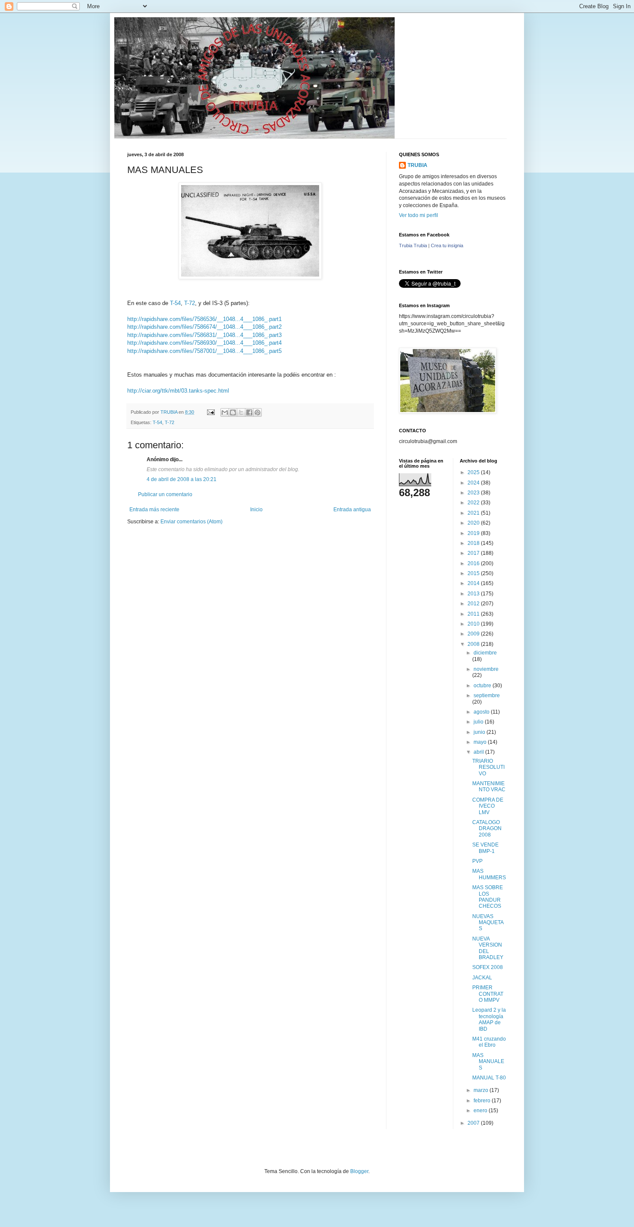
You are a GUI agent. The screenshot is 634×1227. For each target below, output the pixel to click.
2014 (474, 583)
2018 (474, 543)
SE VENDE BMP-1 (485, 848)
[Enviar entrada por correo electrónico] (210, 412)
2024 (474, 483)
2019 (474, 533)
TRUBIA (417, 165)
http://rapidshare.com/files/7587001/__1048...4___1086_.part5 (204, 351)
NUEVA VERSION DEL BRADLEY (487, 948)
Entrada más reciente (154, 510)
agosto (482, 712)
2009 (474, 634)
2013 (474, 594)
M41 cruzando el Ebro (489, 1042)
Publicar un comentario (165, 494)
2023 (474, 493)
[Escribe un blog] (233, 412)
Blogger (359, 1171)
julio (479, 722)
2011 (474, 614)
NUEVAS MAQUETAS (488, 922)
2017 (474, 553)
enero (481, 1110)
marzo (482, 1090)
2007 (474, 1123)
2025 (474, 472)
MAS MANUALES (488, 1061)
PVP (477, 861)
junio (480, 732)
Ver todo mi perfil (418, 215)
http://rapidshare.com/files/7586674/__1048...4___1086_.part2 (204, 327)
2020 (474, 523)
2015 (474, 573)
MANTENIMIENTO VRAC (488, 786)
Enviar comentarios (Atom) (191, 522)
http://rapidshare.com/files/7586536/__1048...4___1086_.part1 (204, 319)
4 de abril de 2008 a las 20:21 (182, 479)
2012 (474, 604)
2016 (474, 563)
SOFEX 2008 (487, 967)
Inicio (256, 510)
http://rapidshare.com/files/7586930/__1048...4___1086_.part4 (204, 343)
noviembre (486, 669)
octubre (483, 686)
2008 (474, 644)
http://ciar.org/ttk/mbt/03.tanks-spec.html (178, 390)
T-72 (189, 303)
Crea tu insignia (447, 245)
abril (479, 752)
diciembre (485, 653)
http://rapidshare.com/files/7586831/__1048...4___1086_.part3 (204, 335)
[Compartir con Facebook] (249, 412)
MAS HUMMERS (489, 874)
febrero (483, 1101)
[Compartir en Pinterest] (257, 412)
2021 (474, 513)
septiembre (487, 695)
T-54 (175, 303)
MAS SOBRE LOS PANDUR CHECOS (487, 896)
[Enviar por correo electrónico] (224, 412)
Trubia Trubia (413, 245)
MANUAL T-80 (489, 1078)
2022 (474, 503)
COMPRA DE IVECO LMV (487, 806)
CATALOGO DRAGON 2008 (487, 828)
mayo (481, 742)
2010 (474, 624)
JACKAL (482, 978)
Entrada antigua (352, 510)
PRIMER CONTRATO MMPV (487, 994)
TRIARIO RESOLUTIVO (488, 767)
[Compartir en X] (241, 412)
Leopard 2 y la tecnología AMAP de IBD (489, 1019)
